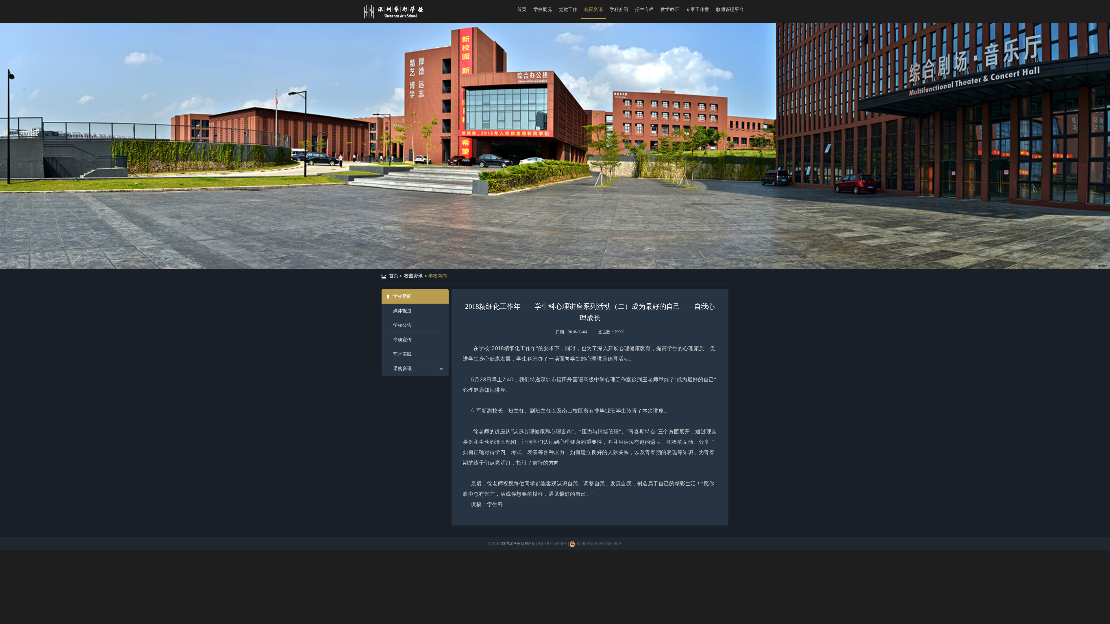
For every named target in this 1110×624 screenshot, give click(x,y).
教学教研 (670, 9)
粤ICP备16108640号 (552, 544)
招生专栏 (644, 9)
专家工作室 (697, 9)
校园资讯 (593, 9)
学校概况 (542, 9)
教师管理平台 (730, 9)
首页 (521, 9)
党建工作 (568, 9)
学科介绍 (619, 9)
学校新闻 (437, 275)
